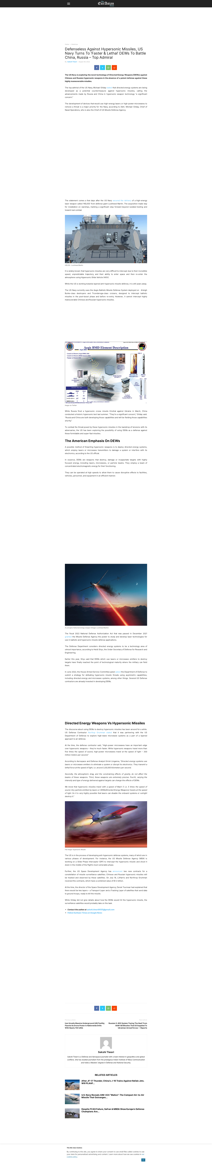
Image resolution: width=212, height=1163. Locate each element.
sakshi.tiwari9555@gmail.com (100, 909)
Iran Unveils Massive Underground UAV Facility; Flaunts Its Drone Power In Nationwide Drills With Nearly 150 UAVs (85, 1025)
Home (67, 44)
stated (109, 87)
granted (68, 637)
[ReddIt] (114, 67)
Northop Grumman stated (100, 732)
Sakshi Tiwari (72, 62)
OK (143, 1160)
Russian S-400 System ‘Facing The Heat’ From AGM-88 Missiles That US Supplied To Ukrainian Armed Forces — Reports (128, 1025)
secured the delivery (122, 200)
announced (117, 871)
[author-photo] (106, 1049)
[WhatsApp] (108, 67)
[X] (102, 67)
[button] (68, 3)
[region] (106, 26)
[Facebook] (96, 67)
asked (118, 672)
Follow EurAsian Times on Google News (84, 913)
